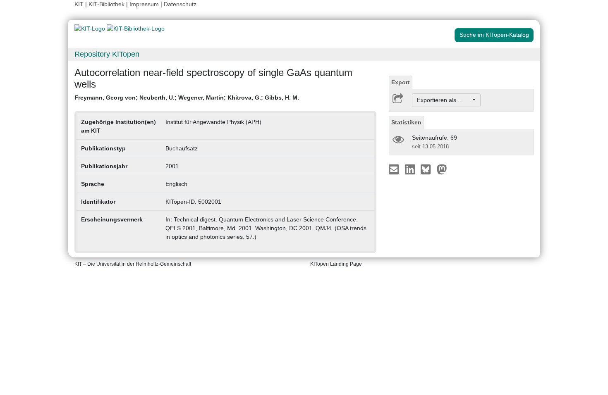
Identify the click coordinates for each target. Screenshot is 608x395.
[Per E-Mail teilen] (395, 169)
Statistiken (406, 122)
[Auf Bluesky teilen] (428, 169)
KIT (79, 4)
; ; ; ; (186, 97)
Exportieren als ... (444, 100)
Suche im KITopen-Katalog (494, 34)
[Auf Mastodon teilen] (442, 169)
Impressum (144, 4)
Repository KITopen (106, 54)
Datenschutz (180, 4)
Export (400, 82)
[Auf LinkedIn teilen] (411, 169)
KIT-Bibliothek (107, 4)
